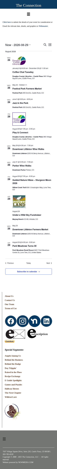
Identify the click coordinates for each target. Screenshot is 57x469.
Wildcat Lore (11, 397)
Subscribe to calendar (27, 271)
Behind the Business (14, 360)
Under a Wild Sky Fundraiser (26, 214)
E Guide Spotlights (13, 380)
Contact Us (10, 300)
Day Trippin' (10, 368)
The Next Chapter (13, 393)
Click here (7, 22)
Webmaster (43, 26)
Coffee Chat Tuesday (23, 71)
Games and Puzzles (13, 385)
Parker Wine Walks (21, 165)
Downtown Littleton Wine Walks (28, 149)
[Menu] (28, 13)
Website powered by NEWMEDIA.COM (18, 462)
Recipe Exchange (12, 376)
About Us (9, 296)
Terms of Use (11, 308)
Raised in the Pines (13, 372)
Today (28, 263)
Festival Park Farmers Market (27, 88)
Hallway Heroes (12, 389)
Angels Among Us (13, 356)
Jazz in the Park (20, 102)
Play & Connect (20, 132)
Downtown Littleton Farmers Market (30, 229)
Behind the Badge (13, 364)
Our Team (9, 304)
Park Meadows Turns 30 (24, 245)
